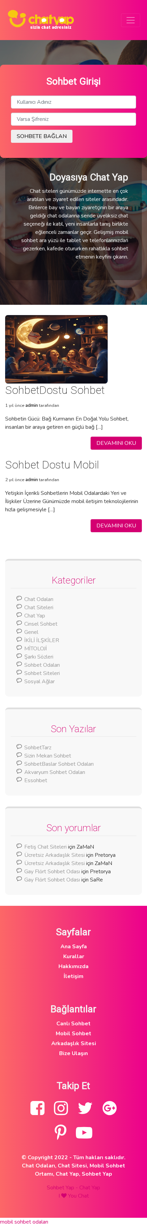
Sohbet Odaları (42, 665)
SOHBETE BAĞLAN (42, 136)
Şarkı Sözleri (38, 657)
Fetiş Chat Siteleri (45, 847)
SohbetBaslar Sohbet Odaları (59, 764)
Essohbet (35, 780)
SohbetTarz (37, 747)
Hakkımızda (73, 966)
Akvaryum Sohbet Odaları (54, 772)
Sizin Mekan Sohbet (47, 756)
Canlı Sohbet (73, 1023)
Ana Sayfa (74, 946)
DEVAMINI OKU (116, 443)
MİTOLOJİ (35, 648)
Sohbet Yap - (63, 1187)
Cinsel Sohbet (40, 624)
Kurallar (73, 956)
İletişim (73, 976)
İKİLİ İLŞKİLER (41, 640)
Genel (31, 632)
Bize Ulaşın (73, 1053)
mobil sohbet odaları (24, 1222)
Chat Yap (34, 616)
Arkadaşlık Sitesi (73, 1043)
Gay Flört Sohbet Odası (52, 871)
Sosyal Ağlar (39, 681)
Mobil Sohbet (73, 1033)
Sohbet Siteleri (42, 673)
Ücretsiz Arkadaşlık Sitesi (54, 855)
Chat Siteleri (38, 607)
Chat (83, 1196)
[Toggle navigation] (130, 20)
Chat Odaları (38, 599)
